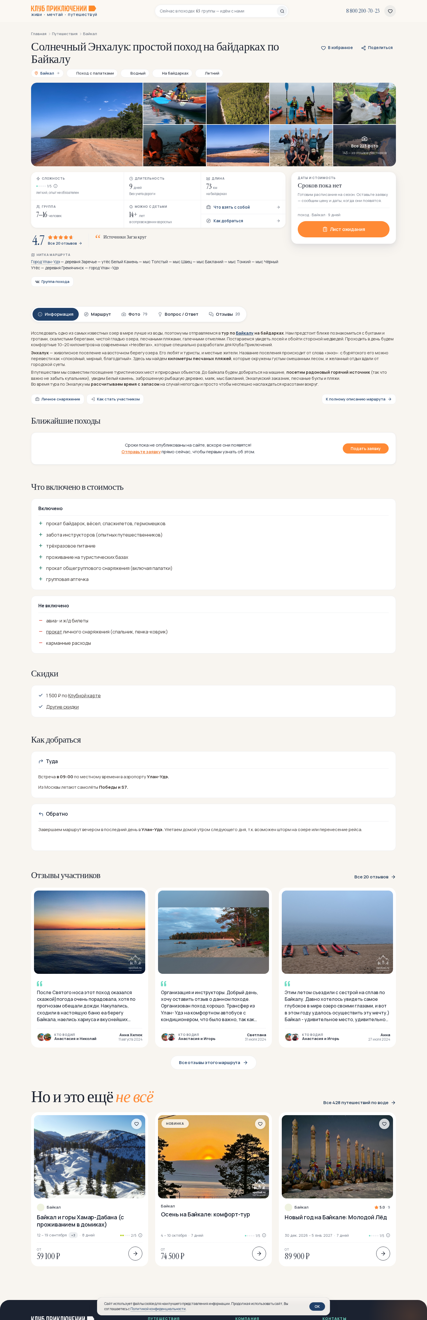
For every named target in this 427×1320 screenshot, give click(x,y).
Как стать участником (118, 399)
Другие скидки (62, 707)
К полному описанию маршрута (355, 399)
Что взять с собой (232, 207)
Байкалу (245, 333)
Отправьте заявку (141, 452)
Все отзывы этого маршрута (209, 1062)
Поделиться (380, 47)
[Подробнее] (135, 1254)
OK (317, 1306)
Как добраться (228, 220)
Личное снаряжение (61, 399)
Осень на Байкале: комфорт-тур (205, 1214)
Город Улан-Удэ (45, 261)
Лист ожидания (347, 229)
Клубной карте (84, 695)
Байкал (54, 1207)
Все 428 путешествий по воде (355, 1102)
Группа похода (55, 281)
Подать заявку (366, 448)
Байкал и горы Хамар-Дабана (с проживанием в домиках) (80, 1221)
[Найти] (282, 11)
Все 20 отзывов (62, 243)
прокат (54, 632)
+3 (73, 1235)
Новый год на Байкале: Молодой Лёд (336, 1217)
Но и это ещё (92, 1096)
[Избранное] (390, 11)
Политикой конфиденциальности (158, 1308)
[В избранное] (136, 1124)
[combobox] (218, 11)
